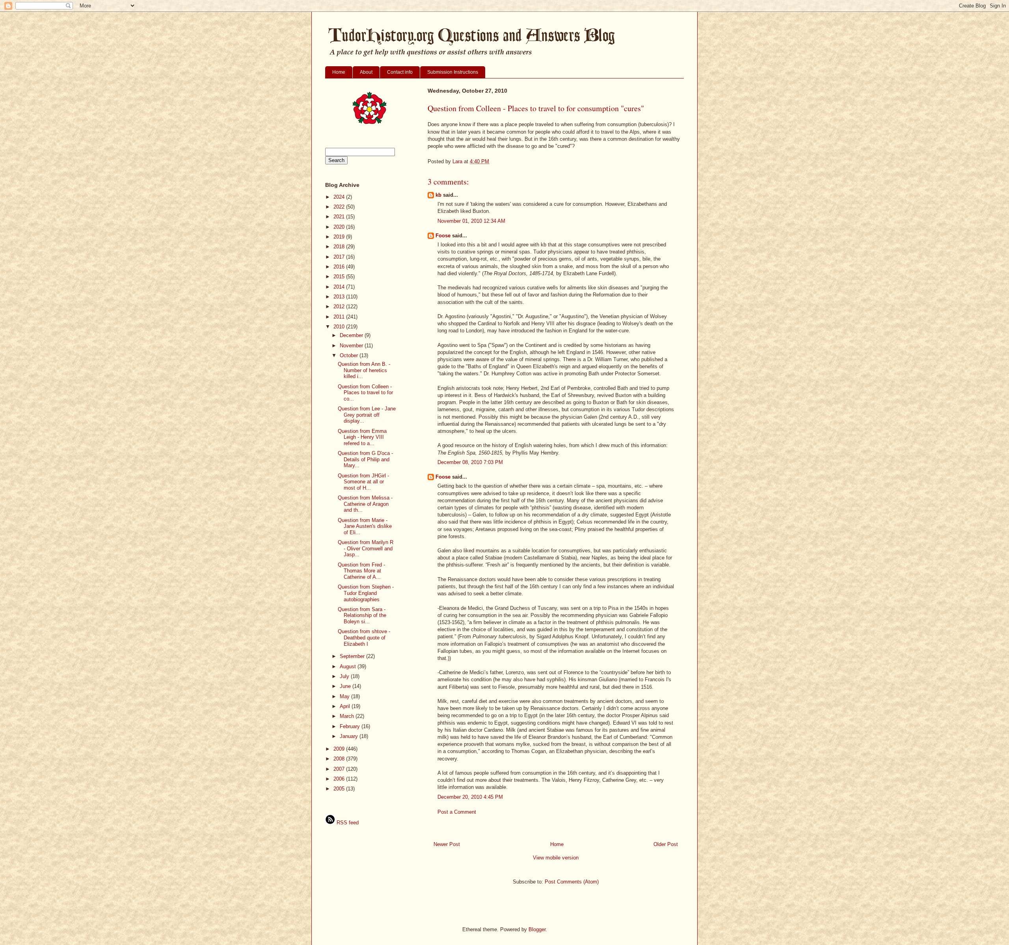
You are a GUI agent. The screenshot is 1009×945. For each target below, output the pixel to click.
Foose (443, 236)
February (350, 726)
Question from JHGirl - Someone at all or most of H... (363, 482)
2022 (339, 207)
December (352, 335)
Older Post (665, 844)
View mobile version (556, 858)
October (349, 355)
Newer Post (447, 844)
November (352, 346)
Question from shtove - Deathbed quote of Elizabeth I (364, 637)
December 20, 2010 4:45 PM (470, 797)
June (346, 686)
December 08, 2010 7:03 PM (470, 462)
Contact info (400, 72)
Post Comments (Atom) (572, 882)
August (348, 666)
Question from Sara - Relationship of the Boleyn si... (362, 615)
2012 (339, 306)
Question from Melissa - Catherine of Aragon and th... (365, 504)
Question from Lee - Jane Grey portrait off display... (367, 415)
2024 (339, 197)
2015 (339, 277)
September (353, 656)
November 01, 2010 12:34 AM (471, 221)
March (348, 716)
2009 (339, 749)
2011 (339, 317)
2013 (339, 297)
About (366, 72)
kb (438, 195)
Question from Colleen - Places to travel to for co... (365, 393)
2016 (339, 267)
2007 (339, 769)
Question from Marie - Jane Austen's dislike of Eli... (365, 526)
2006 (339, 779)
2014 (339, 287)
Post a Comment (456, 812)
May (345, 696)
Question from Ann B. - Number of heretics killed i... (364, 370)
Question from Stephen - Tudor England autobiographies (366, 593)
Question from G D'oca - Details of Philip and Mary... (365, 459)
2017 (339, 257)
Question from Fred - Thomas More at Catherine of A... (361, 571)
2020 (339, 227)
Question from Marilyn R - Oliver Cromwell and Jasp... (365, 548)
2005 (339, 789)
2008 (339, 759)
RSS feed (347, 823)
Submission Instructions (452, 72)
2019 (339, 237)
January (349, 736)
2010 (339, 327)
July (345, 676)
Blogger (537, 929)
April (346, 706)
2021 (339, 217)
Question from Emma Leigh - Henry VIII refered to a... (362, 437)
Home (338, 72)
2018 (339, 247)
